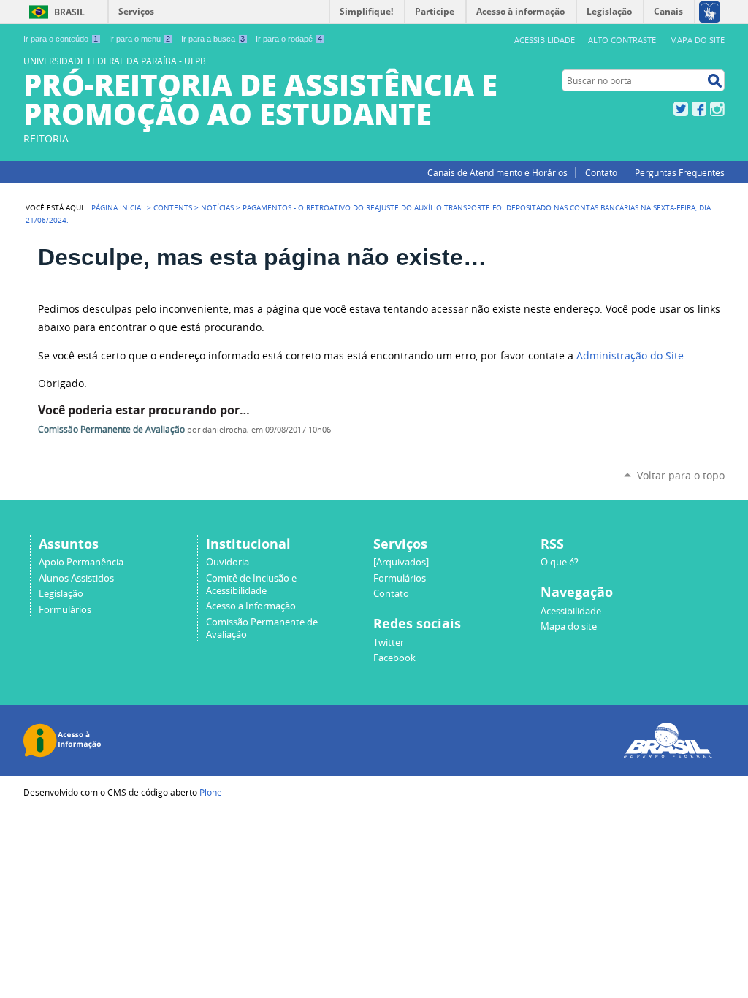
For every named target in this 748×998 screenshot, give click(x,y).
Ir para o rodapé (289, 38)
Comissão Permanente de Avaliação (111, 429)
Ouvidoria (227, 562)
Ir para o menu (139, 38)
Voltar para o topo (681, 475)
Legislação (61, 593)
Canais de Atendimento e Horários (497, 172)
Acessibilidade (544, 39)
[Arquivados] (401, 562)
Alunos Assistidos (76, 578)
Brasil (69, 12)
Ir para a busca (213, 38)
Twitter (680, 109)
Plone (210, 792)
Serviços (136, 11)
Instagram (717, 109)
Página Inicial (118, 207)
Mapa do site (697, 39)
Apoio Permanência (81, 562)
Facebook (699, 109)
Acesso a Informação (251, 606)
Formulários (65, 609)
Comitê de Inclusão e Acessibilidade (251, 584)
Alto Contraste (622, 39)
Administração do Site (630, 355)
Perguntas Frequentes (680, 172)
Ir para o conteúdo (60, 38)
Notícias (217, 207)
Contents (172, 207)
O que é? (560, 562)
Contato (601, 172)
